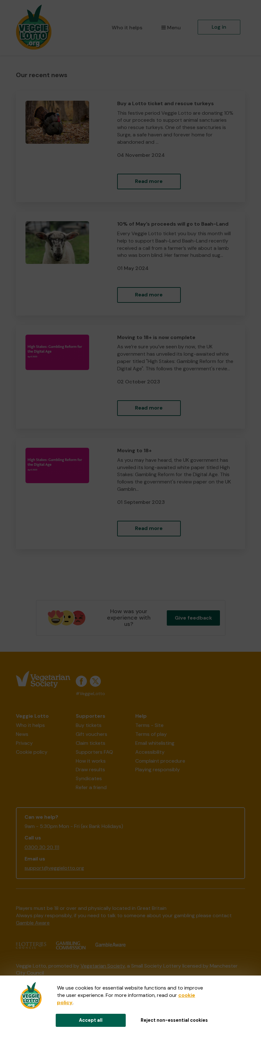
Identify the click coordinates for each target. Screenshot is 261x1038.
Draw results (90, 769)
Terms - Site (149, 725)
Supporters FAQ (94, 752)
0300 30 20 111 (42, 847)
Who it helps (127, 27)
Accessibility (150, 752)
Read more (149, 181)
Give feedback (193, 617)
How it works (91, 761)
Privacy (24, 743)
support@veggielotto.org (54, 868)
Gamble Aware (33, 922)
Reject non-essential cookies (174, 1020)
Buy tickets (89, 725)
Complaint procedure (160, 761)
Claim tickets (90, 743)
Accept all (90, 1020)
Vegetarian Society (103, 965)
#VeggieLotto (90, 693)
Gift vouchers (91, 734)
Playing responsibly (157, 769)
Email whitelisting (154, 743)
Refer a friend (91, 787)
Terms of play (151, 734)
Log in (219, 27)
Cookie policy (31, 752)
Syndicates (89, 778)
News (22, 734)
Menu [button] (174, 27)
